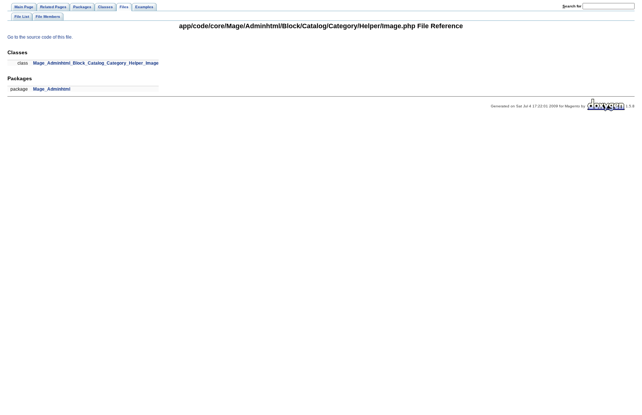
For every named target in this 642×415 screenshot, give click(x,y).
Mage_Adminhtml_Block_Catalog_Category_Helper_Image (96, 63)
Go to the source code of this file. (40, 37)
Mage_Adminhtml (51, 89)
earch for (572, 6)
